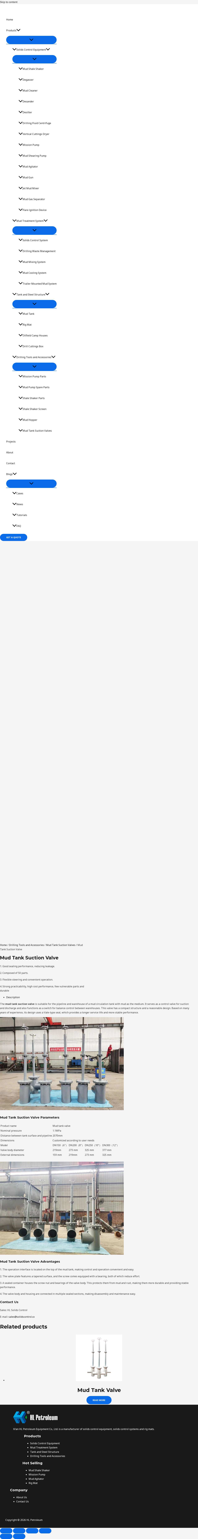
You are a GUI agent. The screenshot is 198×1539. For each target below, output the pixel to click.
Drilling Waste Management (39, 251)
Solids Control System (35, 240)
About (9, 452)
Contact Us (22, 1501)
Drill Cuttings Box (33, 346)
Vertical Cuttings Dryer (36, 134)
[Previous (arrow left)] (6, 1536)
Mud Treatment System (30, 221)
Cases (19, 493)
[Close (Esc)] (45, 1530)
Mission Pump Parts (34, 376)
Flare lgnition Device (35, 210)
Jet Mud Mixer (31, 188)
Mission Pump (31, 145)
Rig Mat (27, 324)
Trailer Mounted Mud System (40, 283)
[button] (18, 30)
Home (9, 19)
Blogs (9, 474)
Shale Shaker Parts (34, 398)
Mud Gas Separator (34, 199)
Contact (10, 463)
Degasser (28, 79)
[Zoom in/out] (6, 1530)
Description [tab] (13, 997)
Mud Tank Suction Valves (37, 430)
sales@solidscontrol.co (22, 1316)
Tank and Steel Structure (30, 294)
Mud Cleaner (30, 90)
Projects (11, 441)
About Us (21, 1497)
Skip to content (8, 2)
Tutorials (21, 515)
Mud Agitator (30, 166)
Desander (28, 101)
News (19, 504)
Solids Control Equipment (31, 49)
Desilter (27, 112)
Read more (99, 1400)
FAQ (18, 526)
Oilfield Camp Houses (35, 335)
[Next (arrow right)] (19, 1536)
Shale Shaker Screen (34, 409)
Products (11, 30)
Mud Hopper (30, 420)
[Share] (32, 1530)
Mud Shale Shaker (33, 69)
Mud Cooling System (34, 273)
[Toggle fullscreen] (19, 1530)
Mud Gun (28, 177)
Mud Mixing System (34, 262)
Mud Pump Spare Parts (36, 387)
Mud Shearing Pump (34, 155)
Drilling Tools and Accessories (33, 357)
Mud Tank (28, 313)
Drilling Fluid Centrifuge (37, 123)
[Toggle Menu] (31, 40)
